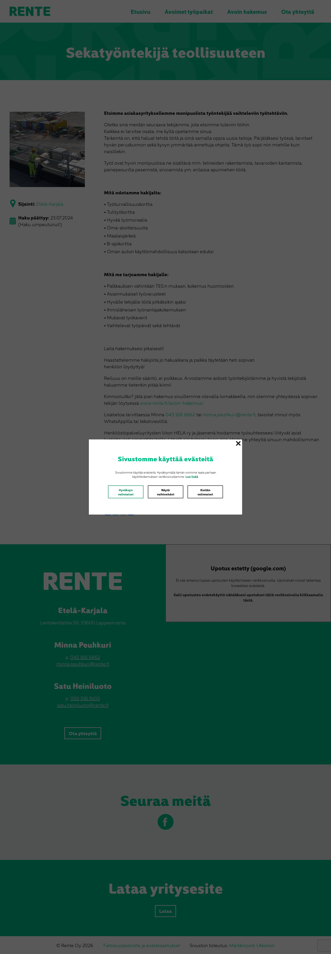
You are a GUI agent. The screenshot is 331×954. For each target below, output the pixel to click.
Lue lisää (191, 476)
